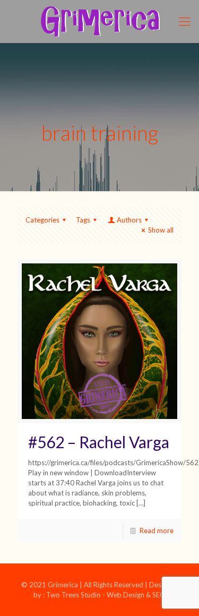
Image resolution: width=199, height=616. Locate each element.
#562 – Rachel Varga (98, 441)
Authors (129, 220)
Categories (42, 220)
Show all (161, 230)
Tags (83, 220)
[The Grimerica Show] (99, 21)
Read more (157, 530)
